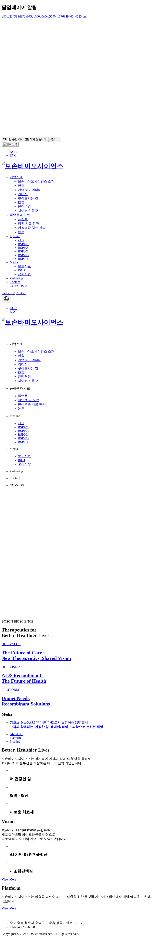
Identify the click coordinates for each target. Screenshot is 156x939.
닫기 (54, 139)
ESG (21, 202)
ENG (13, 155)
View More (9, 879)
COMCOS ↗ (19, 286)
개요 (21, 240)
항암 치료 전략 (28, 223)
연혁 (21, 185)
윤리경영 (24, 206)
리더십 (23, 194)
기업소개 (16, 177)
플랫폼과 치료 (20, 215)
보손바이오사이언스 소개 (36, 181)
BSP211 (23, 258)
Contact (15, 282)
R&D (21, 270)
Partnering (16, 278)
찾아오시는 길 (28, 198)
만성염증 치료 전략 (32, 227)
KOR (13, 151)
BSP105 (23, 247)
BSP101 (23, 244)
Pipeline (15, 236)
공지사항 (24, 274)
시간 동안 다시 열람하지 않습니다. (25, 139)
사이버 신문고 (28, 210)
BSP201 (23, 251)
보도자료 (24, 266)
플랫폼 (23, 219)
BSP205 (23, 255)
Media (14, 262)
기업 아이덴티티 (29, 190)
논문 (21, 232)
